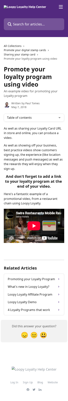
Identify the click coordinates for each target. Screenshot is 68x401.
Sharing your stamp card (19, 54)
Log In (14, 382)
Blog (40, 382)
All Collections (13, 46)
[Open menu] (60, 7)
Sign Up (28, 382)
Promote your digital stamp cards (25, 50)
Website (53, 382)
